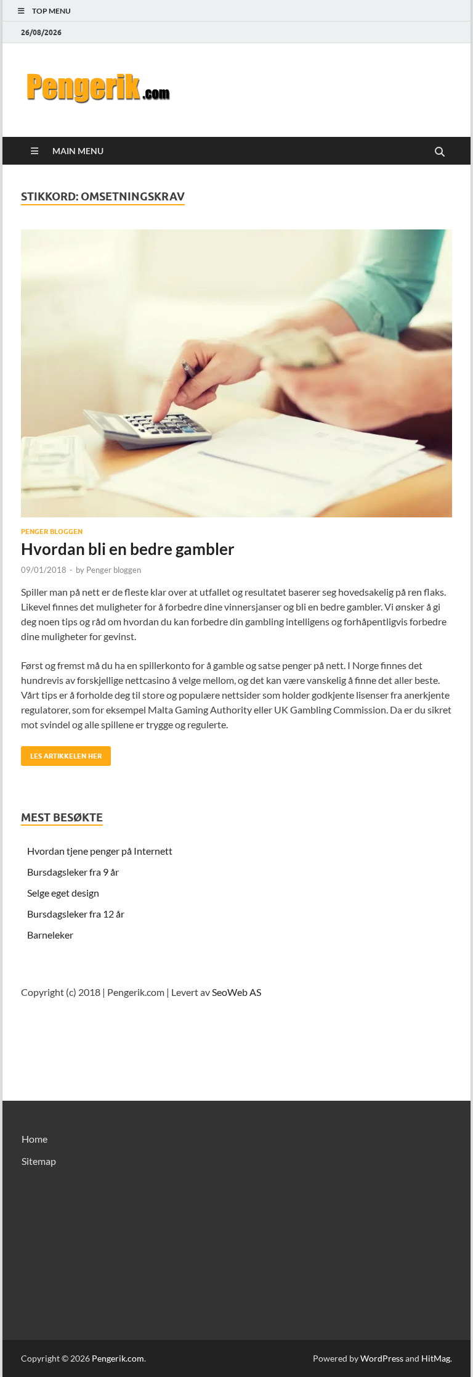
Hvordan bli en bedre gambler (128, 549)
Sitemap (39, 1161)
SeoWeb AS (236, 992)
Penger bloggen (52, 531)
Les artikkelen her (61, 753)
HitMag (435, 1358)
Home (34, 1139)
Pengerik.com (118, 1358)
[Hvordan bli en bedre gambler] (236, 373)
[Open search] (440, 152)
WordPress (381, 1358)
